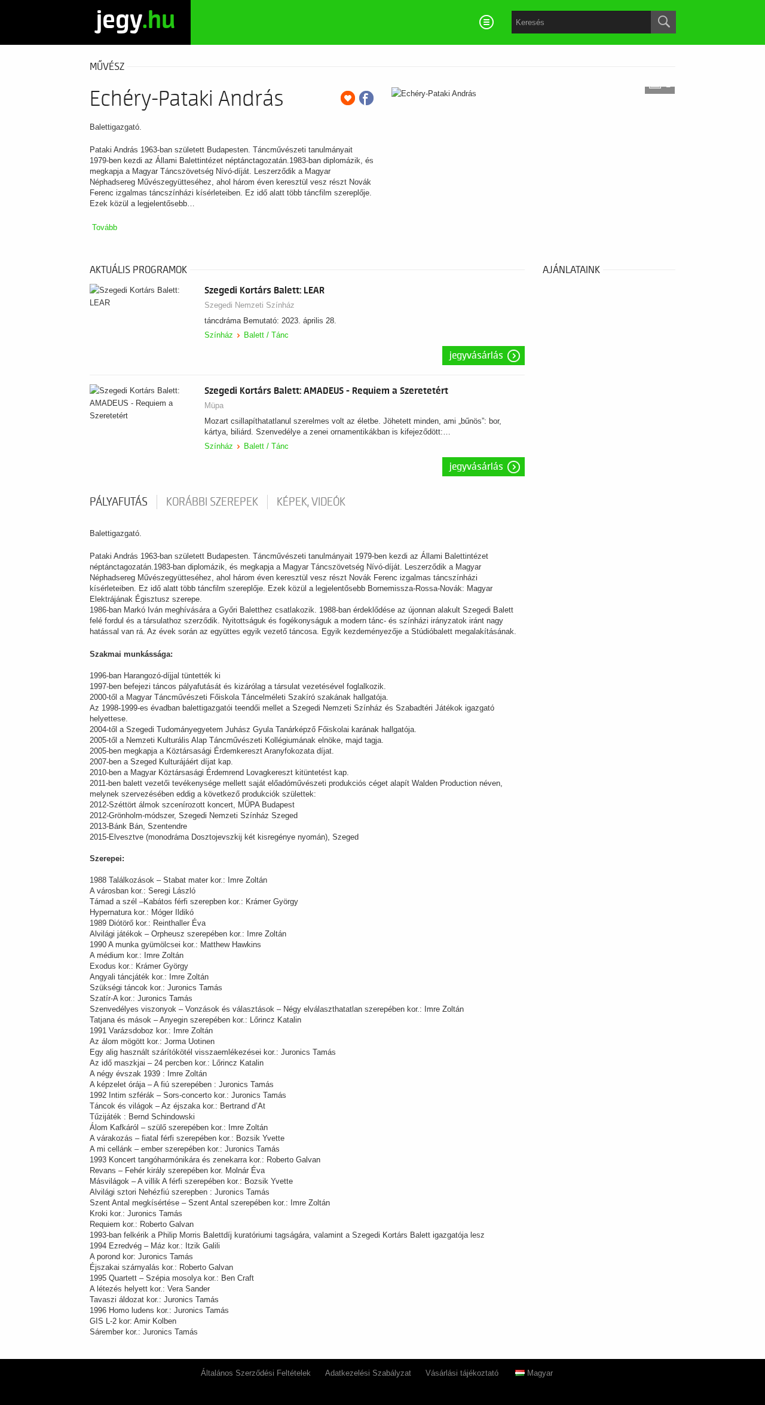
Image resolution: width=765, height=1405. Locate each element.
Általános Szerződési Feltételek (256, 1373)
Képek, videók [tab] (311, 502)
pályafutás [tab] (119, 502)
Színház (218, 334)
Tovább (104, 227)
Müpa (214, 405)
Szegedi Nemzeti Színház (249, 305)
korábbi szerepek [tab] (212, 502)
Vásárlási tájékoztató (462, 1373)
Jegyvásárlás (476, 355)
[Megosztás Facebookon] (366, 98)
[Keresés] (663, 22)
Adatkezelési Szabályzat (368, 1373)
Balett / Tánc (266, 334)
